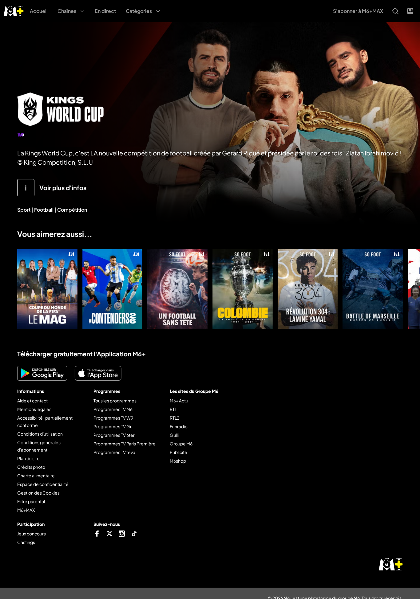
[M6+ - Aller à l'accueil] (14, 10)
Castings (26, 542)
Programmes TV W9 (113, 418)
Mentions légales (34, 409)
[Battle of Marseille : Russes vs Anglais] (373, 289)
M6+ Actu (179, 400)
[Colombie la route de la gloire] (242, 289)
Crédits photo (31, 467)
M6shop (178, 461)
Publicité (178, 452)
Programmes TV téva (114, 452)
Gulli (174, 435)
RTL (173, 409)
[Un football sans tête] (177, 289)
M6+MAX (26, 510)
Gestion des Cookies (38, 492)
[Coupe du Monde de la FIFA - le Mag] (47, 289)
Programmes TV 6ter (114, 435)
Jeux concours (31, 533)
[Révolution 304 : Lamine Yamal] (308, 289)
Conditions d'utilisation (40, 434)
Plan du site (28, 458)
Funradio (179, 426)
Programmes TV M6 (113, 409)
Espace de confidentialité (43, 484)
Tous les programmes (115, 400)
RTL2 (174, 418)
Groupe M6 (181, 443)
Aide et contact (32, 400)
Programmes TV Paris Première (124, 443)
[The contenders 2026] (112, 289)
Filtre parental (31, 501)
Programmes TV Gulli (114, 426)
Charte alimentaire (36, 475)
